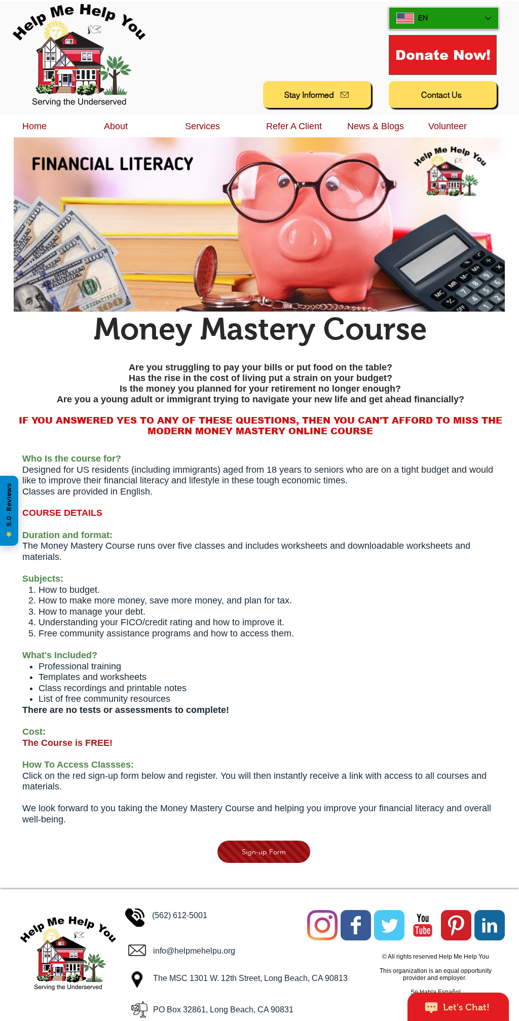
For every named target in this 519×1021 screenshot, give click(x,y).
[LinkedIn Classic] (489, 925)
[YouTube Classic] (422, 925)
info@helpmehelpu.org (194, 951)
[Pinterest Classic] (456, 925)
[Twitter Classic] (389, 925)
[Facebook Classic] (356, 925)
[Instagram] (322, 925)
